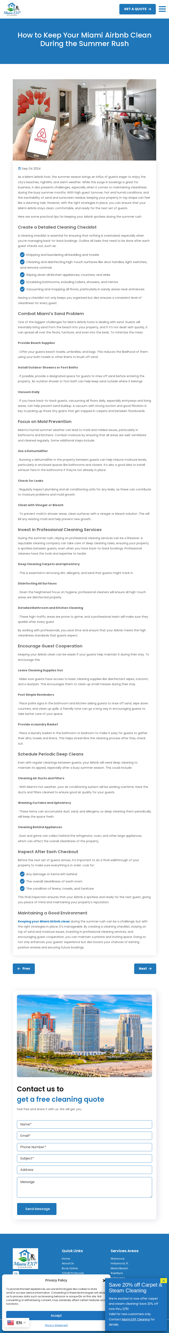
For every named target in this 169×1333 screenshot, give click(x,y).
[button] (104, 1280)
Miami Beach (119, 1268)
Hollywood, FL (119, 1263)
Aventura (117, 1273)
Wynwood (117, 1259)
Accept (56, 1315)
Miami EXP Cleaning (136, 1319)
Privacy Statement (56, 1325)
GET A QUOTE (135, 9)
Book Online (70, 1268)
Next (143, 968)
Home (66, 1259)
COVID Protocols (73, 1273)
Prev (26, 968)
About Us (68, 1263)
